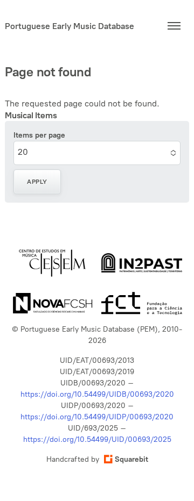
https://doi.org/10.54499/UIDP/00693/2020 (97, 416)
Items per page (39, 135)
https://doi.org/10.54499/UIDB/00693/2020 (97, 394)
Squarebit (131, 459)
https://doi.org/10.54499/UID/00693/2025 (97, 439)
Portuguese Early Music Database (69, 26)
